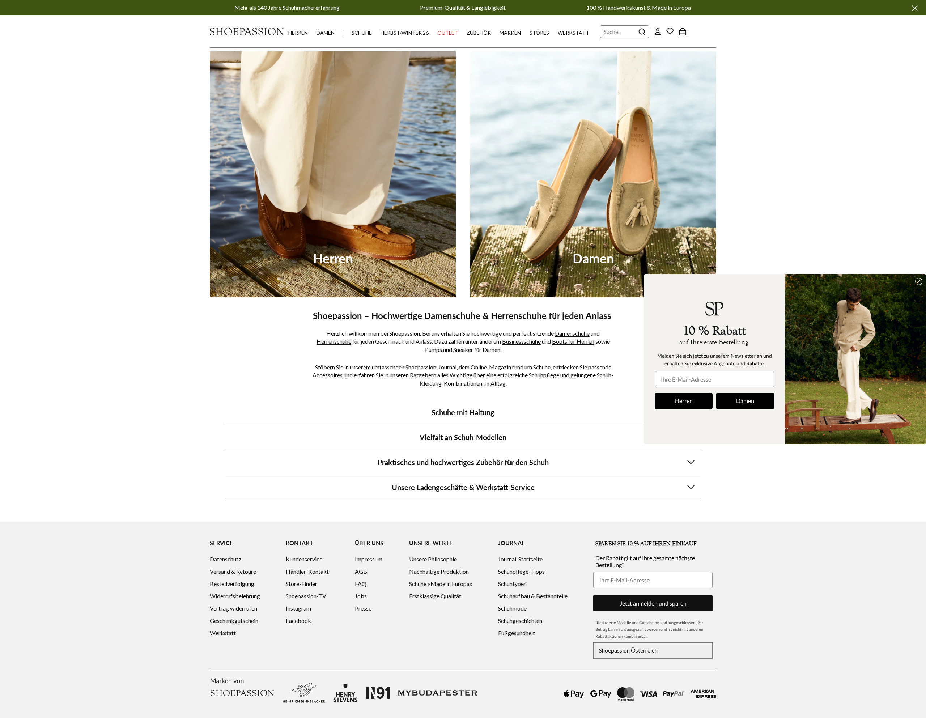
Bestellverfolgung (232, 583)
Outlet (447, 33)
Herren (298, 33)
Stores (539, 33)
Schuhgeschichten (520, 620)
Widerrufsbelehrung (235, 595)
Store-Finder (301, 583)
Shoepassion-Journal (430, 367)
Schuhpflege (544, 374)
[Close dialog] (918, 281)
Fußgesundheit (516, 632)
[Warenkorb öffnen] (682, 31)
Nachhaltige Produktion (439, 571)
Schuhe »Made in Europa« (440, 583)
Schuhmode (512, 608)
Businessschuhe (521, 341)
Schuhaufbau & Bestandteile (533, 595)
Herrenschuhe (334, 341)
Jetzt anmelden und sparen (653, 603)
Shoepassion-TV (306, 595)
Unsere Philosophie (433, 559)
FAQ (360, 583)
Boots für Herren (573, 341)
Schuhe (362, 33)
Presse (363, 608)
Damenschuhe (572, 333)
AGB (361, 571)
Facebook (298, 620)
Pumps (433, 349)
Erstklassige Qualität (435, 595)
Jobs (361, 595)
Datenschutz (225, 559)
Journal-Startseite (520, 559)
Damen (326, 33)
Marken (510, 33)
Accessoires (328, 374)
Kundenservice (304, 559)
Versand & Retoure (233, 571)
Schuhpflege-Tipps (521, 571)
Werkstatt (573, 33)
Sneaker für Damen (476, 349)
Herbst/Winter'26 (405, 33)
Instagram (298, 608)
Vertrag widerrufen (233, 608)
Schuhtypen (512, 583)
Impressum (368, 559)
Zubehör (479, 33)
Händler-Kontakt (307, 571)
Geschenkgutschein (234, 620)
